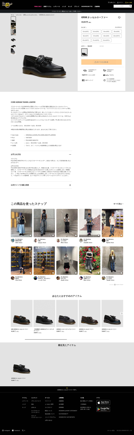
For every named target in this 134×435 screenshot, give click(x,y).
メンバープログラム (50, 417)
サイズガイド (118, 27)
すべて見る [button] (118, 204)
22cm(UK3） (86, 31)
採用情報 (61, 407)
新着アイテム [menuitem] (47, 6)
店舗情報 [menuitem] (97, 6)
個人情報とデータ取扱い (86, 401)
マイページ (48, 401)
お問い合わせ (48, 420)
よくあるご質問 (49, 404)
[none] (38, 7)
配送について (48, 410)
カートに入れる (102, 62)
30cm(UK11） (86, 40)
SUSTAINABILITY (63, 414)
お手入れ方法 (16, 154)
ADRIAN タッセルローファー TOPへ (67, 390)
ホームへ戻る (111, 430)
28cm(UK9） (106, 36)
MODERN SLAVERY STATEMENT (68, 410)
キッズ (24, 407)
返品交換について (50, 414)
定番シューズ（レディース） (30, 14)
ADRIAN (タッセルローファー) (46, 14)
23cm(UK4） (96, 31)
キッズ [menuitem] (70, 6)
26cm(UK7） (86, 36)
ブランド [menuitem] (76, 6)
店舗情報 (61, 401)
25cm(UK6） (117, 31)
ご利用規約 (83, 404)
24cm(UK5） (106, 31)
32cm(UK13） (106, 40)
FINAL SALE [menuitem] (37, 6)
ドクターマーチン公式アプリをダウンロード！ (67, 11)
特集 (32, 404)
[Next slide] (13, 53)
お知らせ (33, 407)
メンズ (24, 404)
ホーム (12, 14)
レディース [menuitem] (57, 6)
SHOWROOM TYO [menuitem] (86, 6)
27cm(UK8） (96, 36)
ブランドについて (36, 401)
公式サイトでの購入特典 (20, 185)
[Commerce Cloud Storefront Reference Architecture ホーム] (7, 5)
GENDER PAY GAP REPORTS (67, 417)
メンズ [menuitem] (64, 6)
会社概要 (61, 404)
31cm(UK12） (96, 40)
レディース (18, 14)
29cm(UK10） (117, 36)
